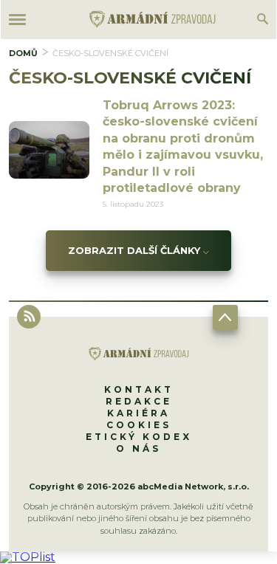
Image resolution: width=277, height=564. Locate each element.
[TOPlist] (27, 557)
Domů (23, 53)
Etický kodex (139, 436)
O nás (138, 448)
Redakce (139, 401)
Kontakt (139, 389)
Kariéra (138, 413)
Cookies (138, 424)
